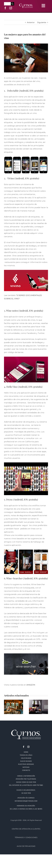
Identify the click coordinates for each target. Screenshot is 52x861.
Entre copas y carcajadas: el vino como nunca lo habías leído (13, 700)
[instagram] (10, 8)
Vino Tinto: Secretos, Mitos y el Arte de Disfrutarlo (38, 700)
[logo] (26, 4)
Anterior (31, 22)
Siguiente (41, 22)
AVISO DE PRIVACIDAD (26, 846)
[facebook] (5, 8)
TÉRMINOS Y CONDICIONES (26, 837)
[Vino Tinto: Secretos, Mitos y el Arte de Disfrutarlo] (38, 707)
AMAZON (30, 685)
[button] (6, 707)
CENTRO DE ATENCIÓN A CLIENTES (26, 829)
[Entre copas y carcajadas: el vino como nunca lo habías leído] (13, 707)
